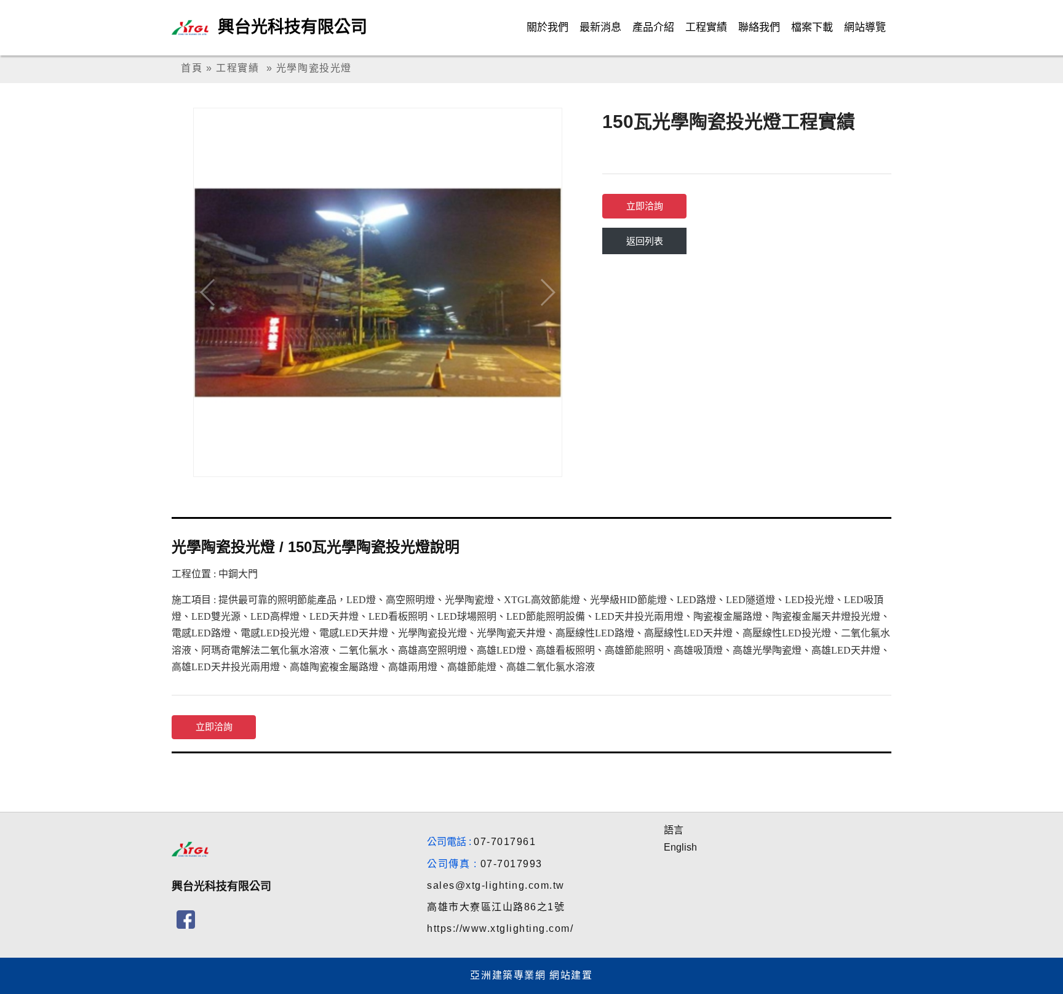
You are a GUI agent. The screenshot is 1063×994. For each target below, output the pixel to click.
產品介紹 (653, 27)
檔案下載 (812, 27)
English (680, 847)
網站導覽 (865, 27)
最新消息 (600, 27)
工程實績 (706, 27)
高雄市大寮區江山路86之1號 (496, 907)
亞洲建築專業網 (508, 975)
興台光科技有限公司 (292, 27)
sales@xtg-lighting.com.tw (496, 885)
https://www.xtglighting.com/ (500, 928)
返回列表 (644, 241)
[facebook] (186, 919)
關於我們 (547, 27)
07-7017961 (505, 841)
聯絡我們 (759, 27)
